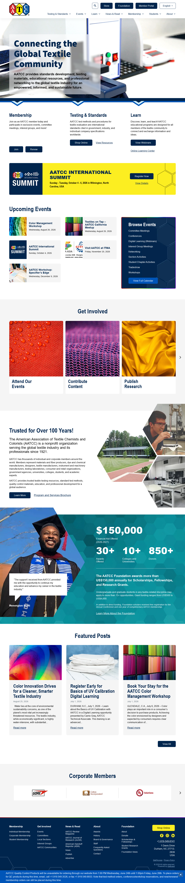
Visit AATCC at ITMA (97, 247)
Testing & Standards (57, 14)
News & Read (113, 14)
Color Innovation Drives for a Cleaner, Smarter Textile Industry (34, 691)
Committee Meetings (139, 230)
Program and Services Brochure (52, 495)
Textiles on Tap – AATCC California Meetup (96, 224)
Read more (19, 727)
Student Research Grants (130, 847)
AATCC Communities (47, 847)
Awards (97, 832)
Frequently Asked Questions (101, 848)
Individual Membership (19, 832)
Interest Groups (44, 843)
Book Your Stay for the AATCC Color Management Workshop (148, 691)
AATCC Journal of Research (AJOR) (73, 839)
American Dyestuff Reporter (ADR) (73, 845)
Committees (42, 836)
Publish (68, 854)
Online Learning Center (143, 150)
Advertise (69, 858)
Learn (94, 14)
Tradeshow (134, 267)
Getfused (171, 866)
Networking (134, 251)
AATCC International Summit (41, 248)
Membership (134, 14)
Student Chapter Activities (141, 262)
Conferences (135, 236)
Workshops (134, 272)
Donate (125, 836)
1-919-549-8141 (166, 841)
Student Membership (18, 839)
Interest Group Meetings (140, 246)
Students (153, 14)
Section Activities (137, 257)
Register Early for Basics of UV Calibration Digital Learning (92, 691)
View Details (141, 183)
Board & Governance (103, 839)
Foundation (128, 826)
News (68, 850)
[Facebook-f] (161, 835)
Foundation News (130, 852)
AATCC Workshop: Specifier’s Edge (40, 271)
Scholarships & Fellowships (128, 840)
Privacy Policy (169, 860)
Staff (96, 843)
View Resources (104, 142)
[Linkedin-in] (173, 835)
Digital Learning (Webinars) (142, 241)
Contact (97, 854)
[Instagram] (167, 835)
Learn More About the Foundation (115, 613)
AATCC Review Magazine (72, 833)
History (97, 836)
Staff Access (157, 860)
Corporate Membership (19, 836)
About (169, 14)
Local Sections (44, 839)
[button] (180, 357)
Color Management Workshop (40, 225)
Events (79, 14)
